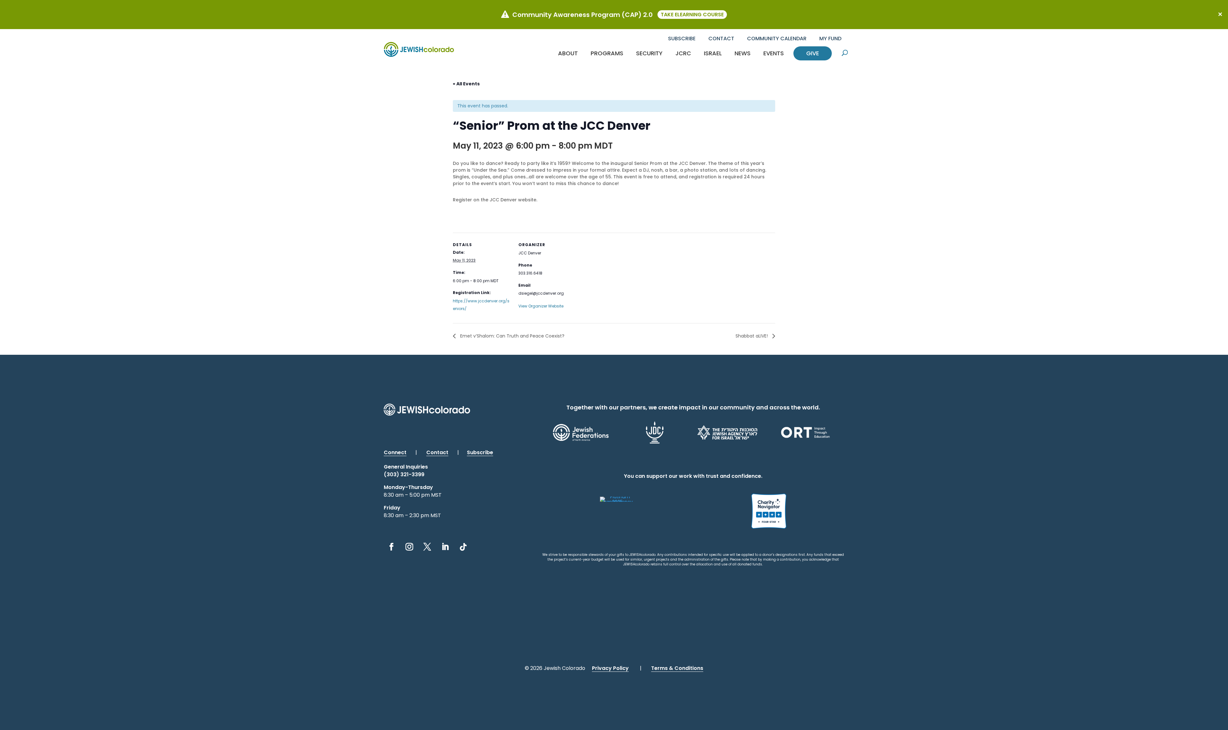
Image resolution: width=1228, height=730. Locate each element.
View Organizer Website (540, 306)
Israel (713, 53)
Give (812, 53)
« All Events (466, 84)
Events (773, 53)
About (568, 53)
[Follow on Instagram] (409, 547)
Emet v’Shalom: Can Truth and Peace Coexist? (511, 336)
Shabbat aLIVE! (752, 336)
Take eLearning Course (692, 14)
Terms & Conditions (677, 668)
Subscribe (682, 38)
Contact (721, 38)
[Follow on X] (427, 547)
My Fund (830, 38)
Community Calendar (777, 38)
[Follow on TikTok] (463, 547)
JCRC (683, 53)
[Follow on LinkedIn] (445, 547)
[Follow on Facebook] (391, 547)
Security (649, 53)
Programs (607, 53)
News (743, 53)
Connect (395, 452)
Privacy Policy (610, 668)
